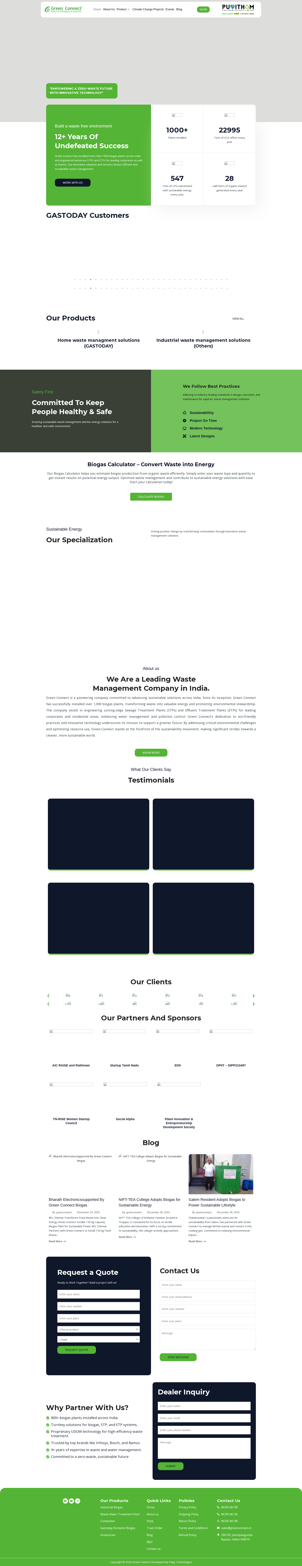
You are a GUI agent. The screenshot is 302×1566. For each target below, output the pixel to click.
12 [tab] (132, 279)
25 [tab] (201, 279)
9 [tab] (117, 279)
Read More (55, 1241)
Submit (171, 1466)
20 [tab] (174, 279)
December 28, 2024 (158, 1212)
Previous (43, 253)
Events (170, 9)
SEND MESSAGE (178, 1357)
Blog (179, 9)
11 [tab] (127, 279)
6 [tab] (101, 279)
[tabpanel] (81, 230)
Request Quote (76, 1349)
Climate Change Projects (148, 9)
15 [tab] (148, 279)
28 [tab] (216, 279)
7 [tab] (106, 279)
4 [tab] (90, 279)
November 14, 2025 (88, 1212)
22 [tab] (185, 279)
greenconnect (64, 1212)
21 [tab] (180, 279)
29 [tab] (222, 279)
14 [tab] (143, 279)
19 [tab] (169, 279)
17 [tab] (159, 279)
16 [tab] (153, 279)
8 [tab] (111, 279)
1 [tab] (75, 279)
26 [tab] (206, 279)
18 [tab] (164, 279)
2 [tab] (80, 279)
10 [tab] (122, 279)
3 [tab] (85, 279)
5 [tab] (96, 279)
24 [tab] (195, 279)
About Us (109, 9)
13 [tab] (138, 279)
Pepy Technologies (180, 1562)
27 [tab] (211, 279)
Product (121, 9)
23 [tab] (190, 279)
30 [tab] (227, 279)
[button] (48, 996)
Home (97, 9)
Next (258, 253)
